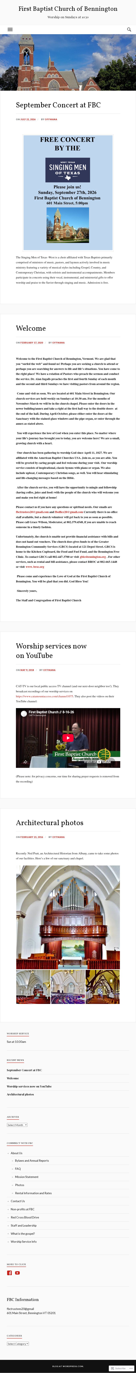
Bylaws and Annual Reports (32, 1160)
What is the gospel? (23, 1233)
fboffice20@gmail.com (69, 512)
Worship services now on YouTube (51, 651)
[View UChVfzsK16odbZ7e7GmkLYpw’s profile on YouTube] (18, 1273)
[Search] (126, 29)
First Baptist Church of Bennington (68, 9)
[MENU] (10, 29)
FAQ (18, 1168)
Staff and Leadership (23, 1225)
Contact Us (18, 1201)
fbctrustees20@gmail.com (32, 512)
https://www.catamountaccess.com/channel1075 (44, 696)
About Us (16, 1153)
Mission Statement (26, 1177)
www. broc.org (35, 566)
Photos (19, 1185)
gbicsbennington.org (93, 557)
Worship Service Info (24, 1241)
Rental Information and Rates (33, 1193)
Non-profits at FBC (22, 1209)
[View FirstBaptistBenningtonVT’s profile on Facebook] (10, 1273)
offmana (51, 119)
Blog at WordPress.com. (68, 1366)
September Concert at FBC (58, 105)
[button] (68, 917)
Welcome (31, 329)
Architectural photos (49, 823)
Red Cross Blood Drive (25, 1217)
